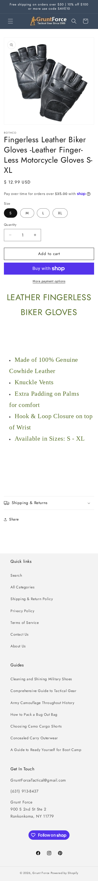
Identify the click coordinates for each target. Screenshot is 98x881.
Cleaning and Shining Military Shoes (41, 679)
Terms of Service (24, 622)
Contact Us (19, 634)
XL (60, 213)
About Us (18, 646)
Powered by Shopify (64, 873)
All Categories (22, 587)
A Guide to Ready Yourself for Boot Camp (45, 749)
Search (16, 575)
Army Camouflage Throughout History (42, 702)
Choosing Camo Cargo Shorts (36, 726)
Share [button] (14, 519)
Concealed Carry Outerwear (34, 738)
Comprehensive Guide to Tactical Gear (43, 690)
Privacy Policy (22, 610)
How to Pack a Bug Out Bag (33, 714)
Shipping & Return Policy (31, 598)
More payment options (49, 281)
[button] (10, 21)
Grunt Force (41, 873)
